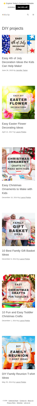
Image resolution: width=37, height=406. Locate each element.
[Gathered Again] (6, 15)
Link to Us (27, 403)
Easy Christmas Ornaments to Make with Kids (17, 189)
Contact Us (23, 400)
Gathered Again (13, 400)
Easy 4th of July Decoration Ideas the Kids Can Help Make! (18, 62)
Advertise (20, 403)
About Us (30, 400)
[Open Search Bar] (28, 15)
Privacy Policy (11, 403)
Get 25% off (22, 7)
